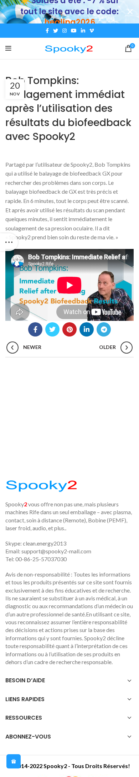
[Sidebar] (9, 242)
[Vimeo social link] (91, 30)
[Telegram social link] (104, 329)
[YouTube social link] (74, 30)
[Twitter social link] (55, 30)
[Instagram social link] (64, 30)
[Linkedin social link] (83, 30)
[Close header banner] (130, 12)
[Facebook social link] (47, 30)
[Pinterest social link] (69, 329)
